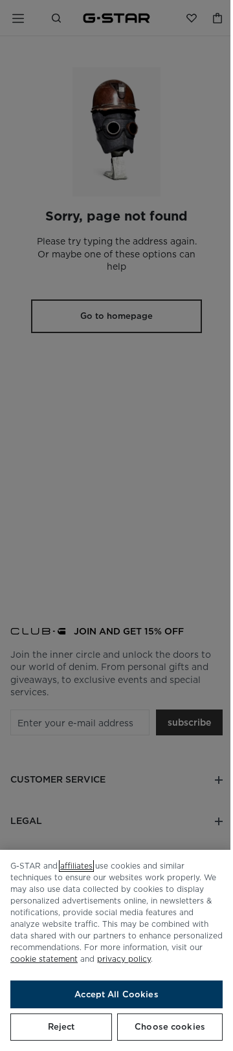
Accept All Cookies (116, 994)
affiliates (76, 866)
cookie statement (44, 959)
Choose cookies (170, 1027)
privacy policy (124, 959)
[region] (116, 950)
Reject (61, 1027)
